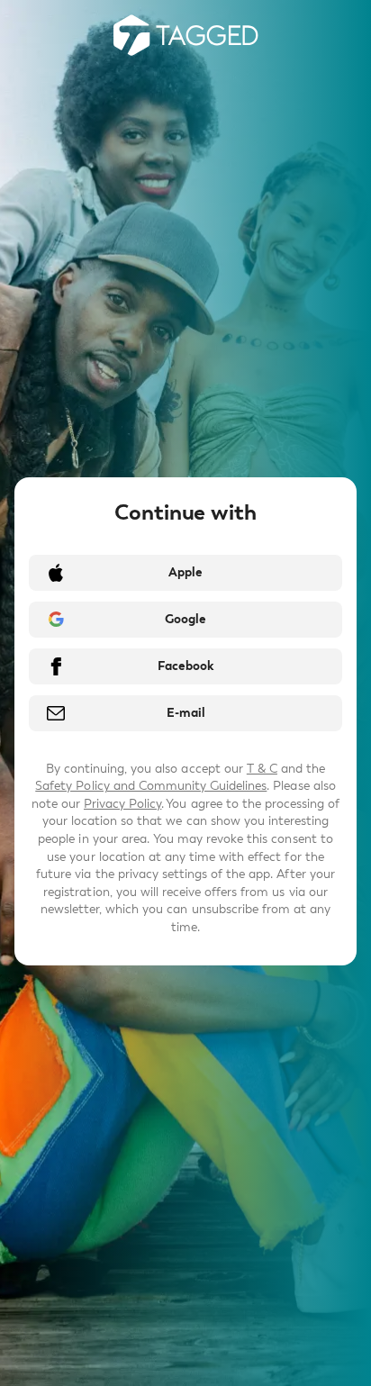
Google (185, 619)
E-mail (186, 712)
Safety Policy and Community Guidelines (151, 785)
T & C (262, 768)
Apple (185, 572)
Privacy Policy (122, 803)
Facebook (185, 666)
